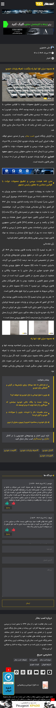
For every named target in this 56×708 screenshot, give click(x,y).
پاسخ (8, 507)
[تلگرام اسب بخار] (28, 171)
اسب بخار (30, 136)
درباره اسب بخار (45, 660)
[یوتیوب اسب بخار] (36, 672)
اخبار (49, 58)
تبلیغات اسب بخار (21, 660)
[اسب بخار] (45, 4)
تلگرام (46, 438)
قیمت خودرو (9, 450)
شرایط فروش (46, 664)
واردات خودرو (45, 455)
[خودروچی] (28, 24)
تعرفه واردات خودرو (28, 450)
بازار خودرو (47, 450)
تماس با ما (33, 660)
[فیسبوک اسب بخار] (29, 672)
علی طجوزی (45, 47)
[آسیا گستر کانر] (28, 31)
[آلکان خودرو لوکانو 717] (28, 11)
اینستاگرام (37, 438)
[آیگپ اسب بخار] (16, 672)
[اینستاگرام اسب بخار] (49, 672)
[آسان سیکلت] (28, 704)
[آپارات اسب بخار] (23, 672)
